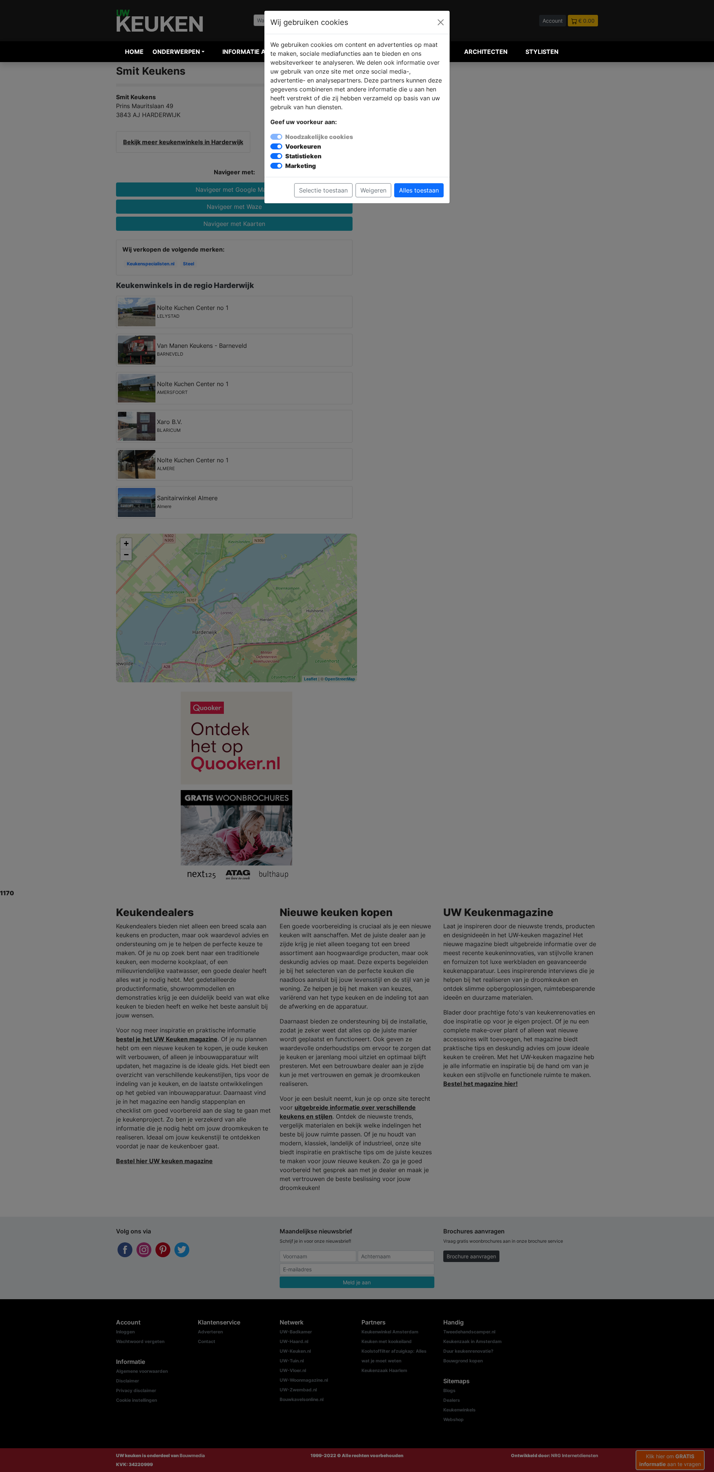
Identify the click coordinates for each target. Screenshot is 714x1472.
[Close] (441, 22)
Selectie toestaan (323, 190)
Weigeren (373, 190)
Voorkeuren (303, 146)
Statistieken (303, 156)
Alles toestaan (419, 190)
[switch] (276, 146)
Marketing (300, 165)
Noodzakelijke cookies (319, 136)
